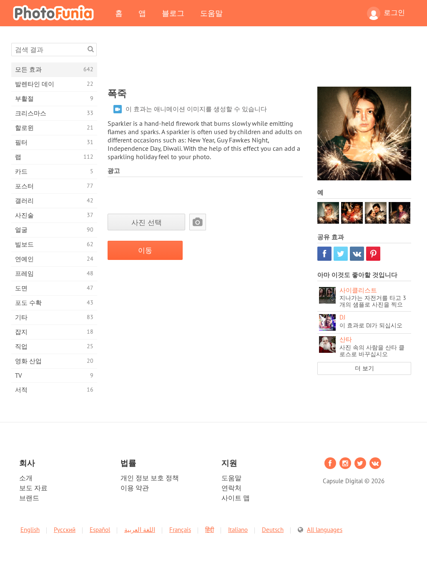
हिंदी (209, 530)
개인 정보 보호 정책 (150, 478)
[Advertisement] (259, 61)
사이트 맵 (235, 498)
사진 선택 (146, 222)
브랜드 (29, 498)
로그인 (394, 12)
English (30, 530)
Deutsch (273, 530)
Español (100, 530)
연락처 (231, 488)
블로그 (173, 13)
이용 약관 (135, 488)
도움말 (211, 13)
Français (180, 530)
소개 (26, 478)
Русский (64, 530)
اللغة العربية (139, 530)
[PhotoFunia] (55, 12)
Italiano (238, 530)
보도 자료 (33, 488)
